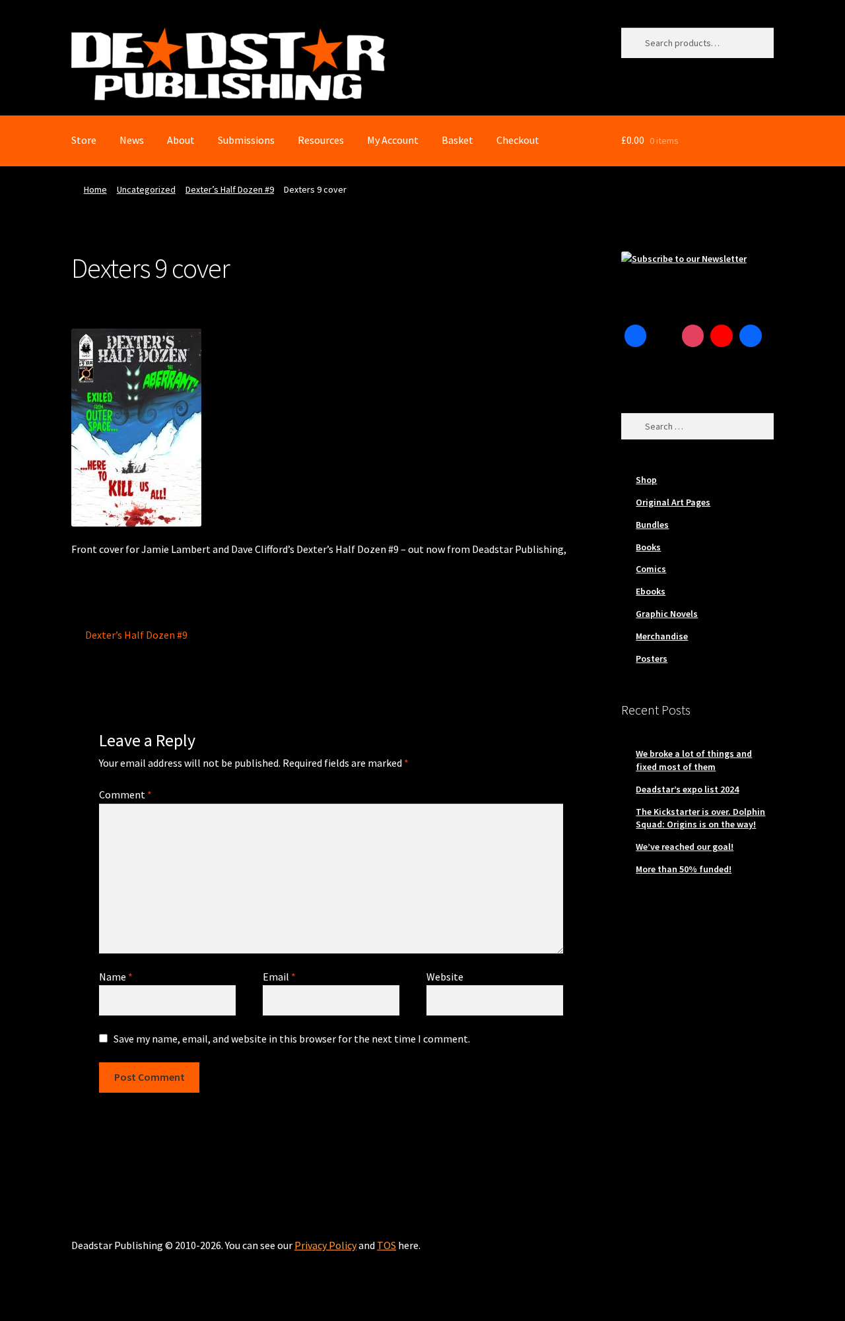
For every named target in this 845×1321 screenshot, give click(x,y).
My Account (393, 139)
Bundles (652, 525)
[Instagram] (693, 335)
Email (279, 976)
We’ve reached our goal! (684, 847)
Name (116, 976)
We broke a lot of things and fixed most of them (694, 760)
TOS (386, 1245)
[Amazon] (750, 335)
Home (95, 189)
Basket (457, 139)
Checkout (517, 139)
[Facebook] (635, 335)
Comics (651, 569)
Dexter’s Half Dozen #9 (230, 189)
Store (83, 139)
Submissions (246, 139)
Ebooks (650, 591)
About (181, 139)
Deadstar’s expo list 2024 (687, 789)
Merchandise (662, 636)
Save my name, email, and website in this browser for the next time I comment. (292, 1038)
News (131, 139)
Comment (125, 794)
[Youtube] (721, 335)
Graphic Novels (667, 614)
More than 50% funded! (683, 869)
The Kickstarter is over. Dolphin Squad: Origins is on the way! (700, 818)
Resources (321, 139)
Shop (646, 480)
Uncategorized (146, 189)
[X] (664, 335)
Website (444, 976)
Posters (651, 658)
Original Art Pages (673, 502)
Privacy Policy (325, 1245)
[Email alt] (635, 364)
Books (648, 547)
